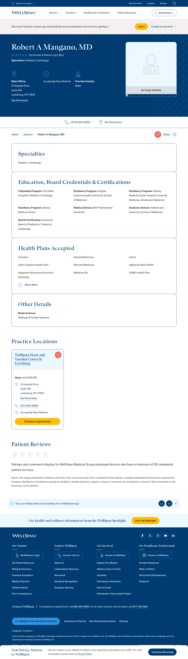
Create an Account (162, 26)
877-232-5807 (140, 606)
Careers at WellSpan (158, 555)
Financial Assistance (22, 575)
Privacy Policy (85, 654)
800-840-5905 (81, 606)
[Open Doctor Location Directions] (151, 101)
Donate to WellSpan (115, 555)
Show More (31, 284)
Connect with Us (71, 555)
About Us (59, 563)
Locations (70, 12)
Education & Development (152, 575)
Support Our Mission (107, 563)
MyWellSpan (165, 13)
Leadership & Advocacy (66, 569)
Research (144, 581)
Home (14, 134)
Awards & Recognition (65, 581)
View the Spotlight (145, 520)
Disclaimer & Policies (75, 621)
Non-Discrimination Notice (102, 621)
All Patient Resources (23, 563)
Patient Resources (126, 12)
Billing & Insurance (21, 569)
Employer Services (64, 587)
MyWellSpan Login (30, 555)
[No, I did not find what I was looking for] (169, 503)
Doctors (53, 12)
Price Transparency (22, 593)
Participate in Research (109, 581)
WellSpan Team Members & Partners (38, 621)
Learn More (58, 55)
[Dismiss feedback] (176, 503)
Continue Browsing (162, 652)
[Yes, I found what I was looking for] (162, 503)
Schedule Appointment (37, 421)
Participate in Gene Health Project (114, 593)
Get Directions (19, 100)
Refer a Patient (146, 569)
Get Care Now (135, 3)
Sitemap (123, 621)
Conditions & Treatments (96, 12)
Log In (141, 26)
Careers (151, 3)
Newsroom (59, 575)
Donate (163, 3)
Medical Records (20, 581)
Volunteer (102, 575)
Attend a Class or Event (108, 569)
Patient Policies (20, 587)
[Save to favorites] (158, 134)
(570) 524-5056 (80, 122)
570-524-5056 (29, 405)
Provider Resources (149, 563)
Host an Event (104, 587)
